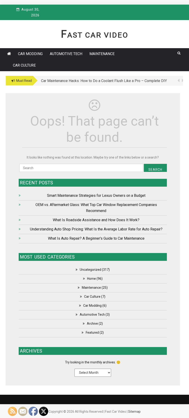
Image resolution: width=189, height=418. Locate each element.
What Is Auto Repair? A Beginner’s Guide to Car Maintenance (96, 238)
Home (91, 278)
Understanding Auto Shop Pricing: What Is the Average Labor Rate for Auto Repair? (96, 229)
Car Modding (30, 54)
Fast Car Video (94, 35)
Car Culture (24, 65)
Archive (92, 323)
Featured (92, 332)
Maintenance (102, 54)
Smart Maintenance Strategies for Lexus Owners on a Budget (96, 195)
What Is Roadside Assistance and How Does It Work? (96, 220)
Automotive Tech (66, 54)
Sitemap (134, 411)
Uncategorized (90, 269)
